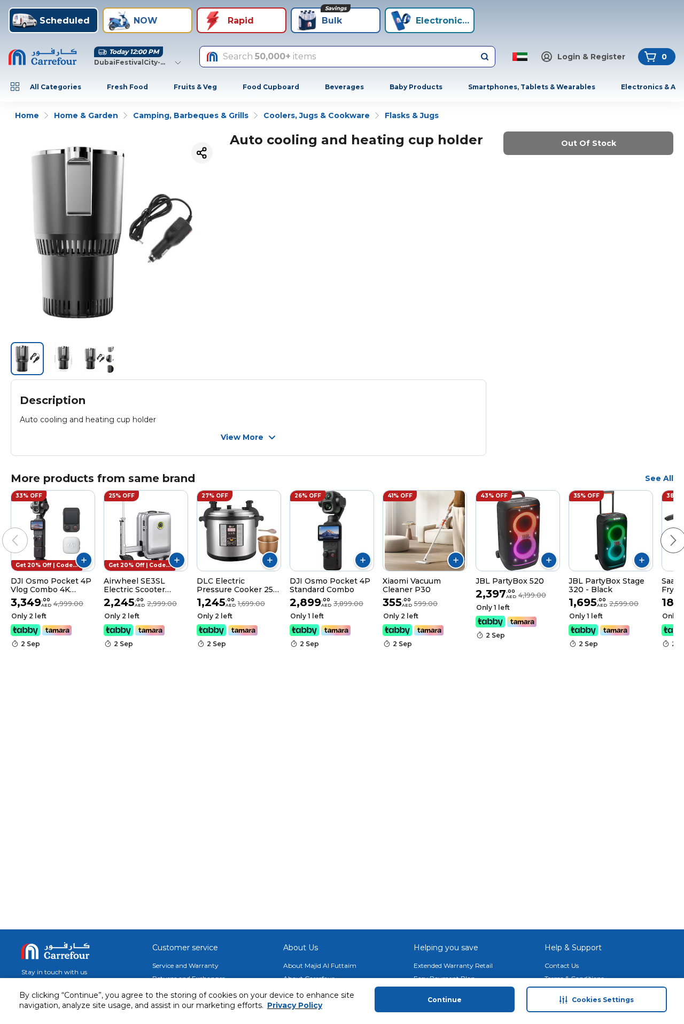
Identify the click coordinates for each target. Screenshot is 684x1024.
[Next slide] (662, 529)
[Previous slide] (4, 529)
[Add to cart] (83, 560)
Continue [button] (445, 1000)
